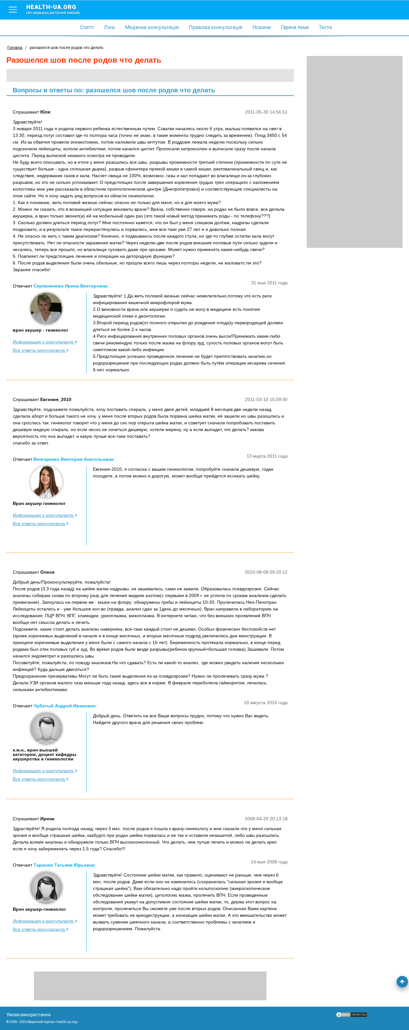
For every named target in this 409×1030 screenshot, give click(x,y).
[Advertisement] (355, 152)
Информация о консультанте (44, 341)
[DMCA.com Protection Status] (351, 1016)
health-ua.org (53, 9)
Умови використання (28, 1014)
